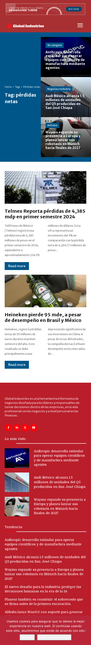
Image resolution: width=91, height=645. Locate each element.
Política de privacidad (54, 637)
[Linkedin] (16, 427)
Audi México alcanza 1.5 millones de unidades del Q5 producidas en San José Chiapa (59, 482)
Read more (16, 266)
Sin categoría (54, 45)
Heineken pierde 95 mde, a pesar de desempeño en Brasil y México (43, 317)
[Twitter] (25, 427)
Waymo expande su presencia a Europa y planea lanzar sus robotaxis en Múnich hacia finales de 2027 (44, 574)
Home (8, 86)
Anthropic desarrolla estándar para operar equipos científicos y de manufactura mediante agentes (43, 544)
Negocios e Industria (58, 89)
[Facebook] (8, 427)
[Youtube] (33, 427)
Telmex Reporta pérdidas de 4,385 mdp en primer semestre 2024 (45, 214)
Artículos (52, 125)
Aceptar (27, 637)
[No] (85, 630)
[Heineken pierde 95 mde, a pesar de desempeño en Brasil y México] (45, 291)
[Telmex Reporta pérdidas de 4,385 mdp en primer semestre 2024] (45, 187)
